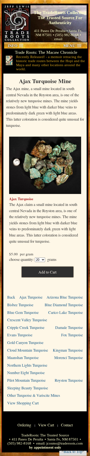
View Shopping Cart (23, 402)
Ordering (24, 424)
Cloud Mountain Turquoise (27, 350)
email (58, 39)
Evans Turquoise (19, 334)
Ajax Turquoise (30, 297)
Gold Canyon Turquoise (25, 342)
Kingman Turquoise (68, 350)
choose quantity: (21, 259)
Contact (67, 424)
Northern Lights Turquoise (27, 365)
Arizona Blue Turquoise (65, 297)
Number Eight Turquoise (26, 372)
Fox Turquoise (72, 334)
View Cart (46, 424)
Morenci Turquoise (68, 357)
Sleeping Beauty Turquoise (27, 387)
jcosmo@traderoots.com (64, 443)
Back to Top (73, 451)
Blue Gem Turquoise (23, 312)
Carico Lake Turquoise (65, 312)
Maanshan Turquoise (23, 357)
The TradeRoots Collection (16, 23)
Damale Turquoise (69, 327)
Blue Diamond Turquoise (64, 304)
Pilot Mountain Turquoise (26, 380)
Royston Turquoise (69, 380)
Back (11, 297)
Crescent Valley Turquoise (27, 319)
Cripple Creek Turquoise (25, 327)
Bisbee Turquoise (20, 304)
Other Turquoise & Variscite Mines (33, 395)
